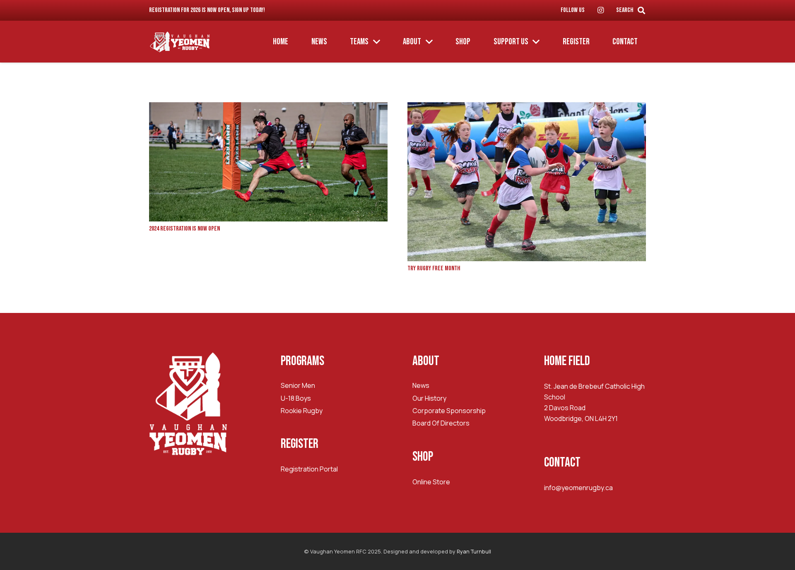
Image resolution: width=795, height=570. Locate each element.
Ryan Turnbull (474, 551)
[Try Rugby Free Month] (526, 107)
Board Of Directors (441, 423)
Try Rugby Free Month (433, 268)
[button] (641, 10)
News (420, 385)
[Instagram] (600, 10)
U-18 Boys (296, 398)
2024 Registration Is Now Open (184, 229)
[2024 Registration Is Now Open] (268, 107)
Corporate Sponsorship (449, 410)
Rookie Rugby (302, 410)
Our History (429, 398)
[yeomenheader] (180, 41)
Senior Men (298, 385)
